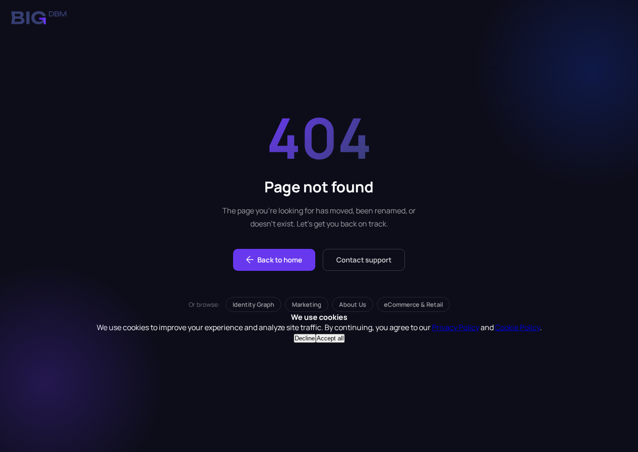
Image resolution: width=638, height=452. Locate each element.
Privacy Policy (455, 327)
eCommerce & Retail (413, 304)
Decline (305, 338)
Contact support (363, 260)
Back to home (279, 260)
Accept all (330, 338)
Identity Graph (253, 304)
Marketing (306, 304)
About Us (352, 304)
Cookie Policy (517, 327)
